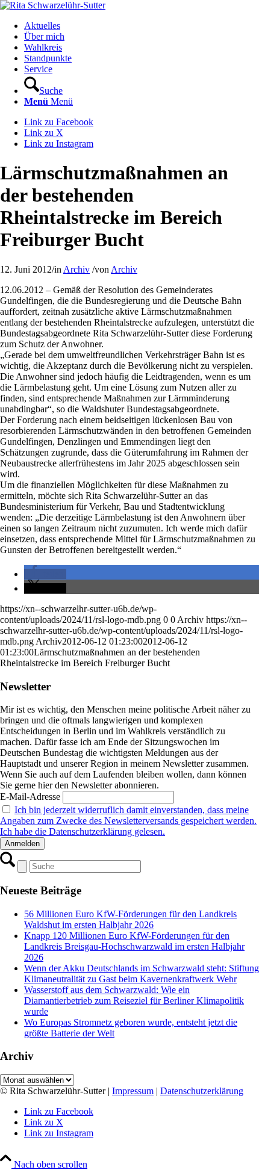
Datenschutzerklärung (201, 1091)
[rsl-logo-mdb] (52, 5)
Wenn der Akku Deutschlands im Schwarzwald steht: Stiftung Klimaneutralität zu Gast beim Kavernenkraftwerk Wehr (141, 973)
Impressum (133, 1091)
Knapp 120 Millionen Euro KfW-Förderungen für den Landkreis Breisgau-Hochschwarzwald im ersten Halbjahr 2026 (134, 946)
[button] (45, 574)
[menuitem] (141, 25)
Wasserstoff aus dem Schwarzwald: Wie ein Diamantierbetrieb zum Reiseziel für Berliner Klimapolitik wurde (134, 1001)
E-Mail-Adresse (30, 796)
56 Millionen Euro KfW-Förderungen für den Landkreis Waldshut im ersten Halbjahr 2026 (130, 919)
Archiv (76, 269)
